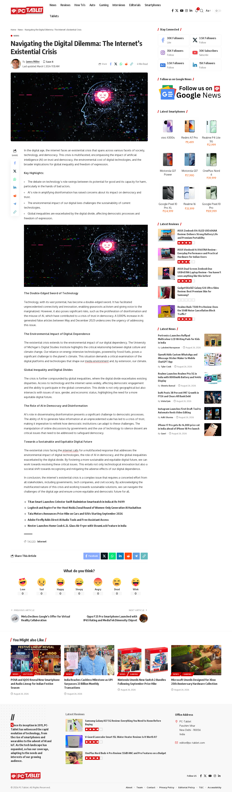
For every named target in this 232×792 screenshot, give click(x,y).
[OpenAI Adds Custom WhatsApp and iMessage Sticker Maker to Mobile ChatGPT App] (212, 359)
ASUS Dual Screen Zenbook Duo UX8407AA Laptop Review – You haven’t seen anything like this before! (199, 272)
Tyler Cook (166, 366)
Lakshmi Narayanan (170, 347)
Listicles (28, 674)
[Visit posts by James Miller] (16, 64)
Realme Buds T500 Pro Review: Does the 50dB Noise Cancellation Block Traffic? (197, 310)
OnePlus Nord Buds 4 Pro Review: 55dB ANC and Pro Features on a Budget (125, 753)
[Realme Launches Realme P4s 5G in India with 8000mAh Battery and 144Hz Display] (212, 378)
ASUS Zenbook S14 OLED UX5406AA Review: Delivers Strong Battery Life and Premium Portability (197, 234)
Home (13, 29)
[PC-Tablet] (27, 10)
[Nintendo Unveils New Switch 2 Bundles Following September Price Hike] (143, 660)
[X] (176, 10)
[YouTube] (181, 10)
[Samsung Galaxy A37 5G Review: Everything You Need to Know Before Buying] (74, 725)
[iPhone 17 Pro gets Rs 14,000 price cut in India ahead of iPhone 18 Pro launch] (212, 429)
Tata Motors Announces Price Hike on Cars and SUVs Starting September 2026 (75, 513)
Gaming (134, 674)
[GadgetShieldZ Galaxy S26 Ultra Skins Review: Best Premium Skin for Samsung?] (166, 292)
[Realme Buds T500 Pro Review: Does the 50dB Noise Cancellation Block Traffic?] (166, 311)
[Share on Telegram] (15, 204)
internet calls (70, 450)
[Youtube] (205, 53)
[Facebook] (172, 10)
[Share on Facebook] (110, 64)
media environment (97, 361)
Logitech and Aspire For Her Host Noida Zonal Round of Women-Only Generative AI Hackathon (84, 507)
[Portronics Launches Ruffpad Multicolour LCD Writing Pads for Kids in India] (212, 340)
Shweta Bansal (168, 385)
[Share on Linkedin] (15, 187)
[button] (201, 11)
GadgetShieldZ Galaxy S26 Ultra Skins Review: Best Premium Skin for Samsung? (198, 291)
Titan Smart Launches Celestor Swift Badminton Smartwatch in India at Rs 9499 (76, 501)
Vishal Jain (166, 401)
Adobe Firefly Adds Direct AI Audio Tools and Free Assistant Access (68, 519)
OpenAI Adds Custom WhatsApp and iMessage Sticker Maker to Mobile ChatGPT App (177, 358)
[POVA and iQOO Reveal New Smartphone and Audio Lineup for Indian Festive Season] (36, 660)
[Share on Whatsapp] (121, 64)
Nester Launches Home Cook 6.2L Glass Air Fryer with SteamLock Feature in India (77, 525)
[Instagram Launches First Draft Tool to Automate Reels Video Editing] (212, 413)
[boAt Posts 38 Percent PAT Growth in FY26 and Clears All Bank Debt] (212, 397)
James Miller (33, 61)
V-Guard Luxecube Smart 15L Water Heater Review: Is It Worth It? (121, 736)
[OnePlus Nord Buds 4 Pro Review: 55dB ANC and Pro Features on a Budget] (74, 757)
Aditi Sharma (167, 417)
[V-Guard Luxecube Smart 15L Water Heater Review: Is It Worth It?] (74, 741)
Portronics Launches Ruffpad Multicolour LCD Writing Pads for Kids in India (179, 339)
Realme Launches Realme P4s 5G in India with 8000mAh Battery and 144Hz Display (179, 377)
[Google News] (173, 65)
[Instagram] (186, 10)
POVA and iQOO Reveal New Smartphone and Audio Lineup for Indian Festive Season (35, 683)
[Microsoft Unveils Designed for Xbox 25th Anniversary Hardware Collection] (196, 660)
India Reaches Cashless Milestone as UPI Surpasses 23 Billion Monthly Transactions (88, 683)
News (20, 29)
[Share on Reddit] (126, 64)
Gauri (163, 433)
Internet (42, 541)
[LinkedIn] (191, 10)
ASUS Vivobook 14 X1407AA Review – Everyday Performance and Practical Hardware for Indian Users (197, 253)
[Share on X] (115, 64)
